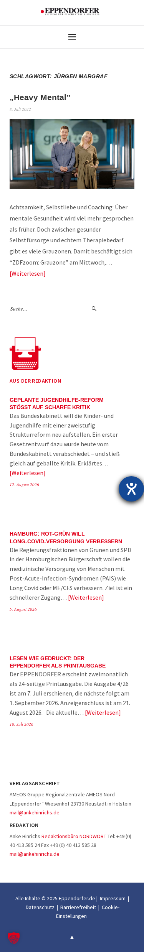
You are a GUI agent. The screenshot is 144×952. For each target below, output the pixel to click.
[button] (14, 938)
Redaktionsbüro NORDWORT (73, 836)
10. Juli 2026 (21, 724)
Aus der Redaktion (35, 380)
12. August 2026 (24, 484)
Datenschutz (40, 907)
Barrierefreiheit (78, 907)
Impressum (113, 898)
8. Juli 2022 (20, 109)
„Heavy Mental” (40, 97)
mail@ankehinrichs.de (35, 812)
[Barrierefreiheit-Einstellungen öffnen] (131, 488)
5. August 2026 (23, 609)
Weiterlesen (27, 273)
